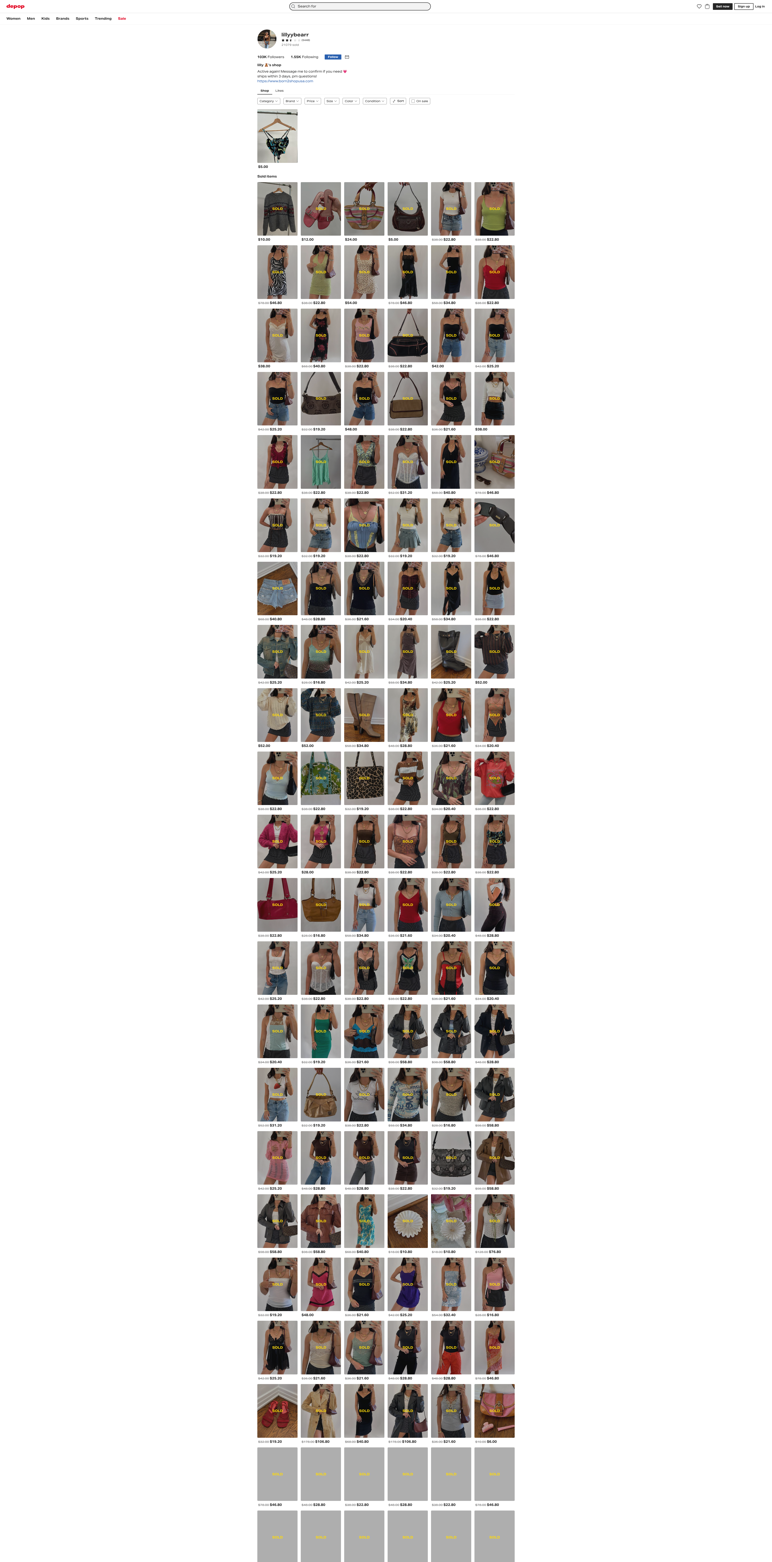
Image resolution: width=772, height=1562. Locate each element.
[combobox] (360, 6)
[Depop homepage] (15, 6)
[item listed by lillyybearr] (277, 136)
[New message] (347, 57)
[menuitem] (13, 18)
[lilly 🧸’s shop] (267, 39)
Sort (400, 101)
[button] (295, 40)
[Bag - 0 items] (707, 6)
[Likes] (699, 6)
